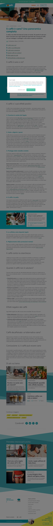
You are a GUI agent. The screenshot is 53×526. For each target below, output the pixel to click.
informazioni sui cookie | (27, 85)
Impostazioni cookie (21, 89)
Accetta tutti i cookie (31, 89)
